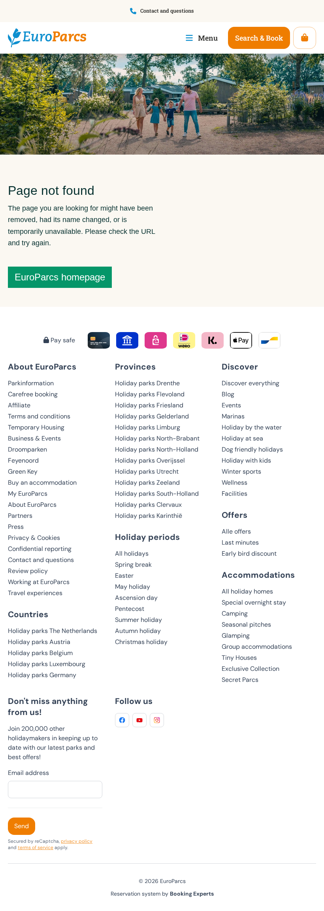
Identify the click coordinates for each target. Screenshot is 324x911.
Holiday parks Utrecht (147, 471)
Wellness (234, 482)
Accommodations (258, 574)
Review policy (28, 571)
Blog (228, 394)
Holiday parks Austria (39, 642)
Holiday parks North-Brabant (157, 438)
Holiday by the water (252, 427)
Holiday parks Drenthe (147, 383)
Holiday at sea (242, 438)
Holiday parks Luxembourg (46, 664)
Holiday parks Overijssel (150, 460)
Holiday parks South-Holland (157, 493)
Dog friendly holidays (252, 449)
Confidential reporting (40, 549)
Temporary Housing (36, 427)
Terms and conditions (39, 416)
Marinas (233, 416)
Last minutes (240, 542)
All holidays (132, 553)
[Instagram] (157, 720)
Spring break (133, 564)
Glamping (236, 635)
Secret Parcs (240, 680)
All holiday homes (247, 591)
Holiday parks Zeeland (147, 482)
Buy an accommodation (42, 482)
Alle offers (236, 531)
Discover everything (250, 383)
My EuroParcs (27, 493)
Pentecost (129, 609)
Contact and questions (41, 560)
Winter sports (241, 471)
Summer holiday (138, 620)
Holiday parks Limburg (147, 427)
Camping (235, 613)
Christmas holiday (141, 642)
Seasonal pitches (246, 624)
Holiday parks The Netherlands (52, 631)
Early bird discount (249, 553)
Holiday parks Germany (42, 675)
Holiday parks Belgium (40, 653)
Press (16, 527)
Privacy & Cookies (34, 538)
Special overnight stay (254, 602)
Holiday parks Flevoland (150, 394)
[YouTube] (139, 720)
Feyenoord (23, 460)
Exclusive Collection (250, 669)
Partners (20, 516)
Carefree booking (33, 394)
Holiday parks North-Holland (156, 449)
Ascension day (136, 598)
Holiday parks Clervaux (148, 504)
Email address (28, 773)
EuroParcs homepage (60, 277)
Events (231, 405)
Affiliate (19, 405)
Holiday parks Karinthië (148, 516)
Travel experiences (35, 593)
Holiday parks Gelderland (152, 416)
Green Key (23, 471)
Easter (124, 575)
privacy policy (76, 841)
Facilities (234, 493)
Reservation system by (162, 893)
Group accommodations (257, 646)
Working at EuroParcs (39, 582)
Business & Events (34, 438)
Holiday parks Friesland (149, 405)
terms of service (35, 847)
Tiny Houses (239, 657)
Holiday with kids (246, 460)
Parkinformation (31, 383)
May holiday (132, 586)
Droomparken (27, 449)
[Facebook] (122, 720)
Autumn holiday (138, 631)
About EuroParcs (32, 504)
